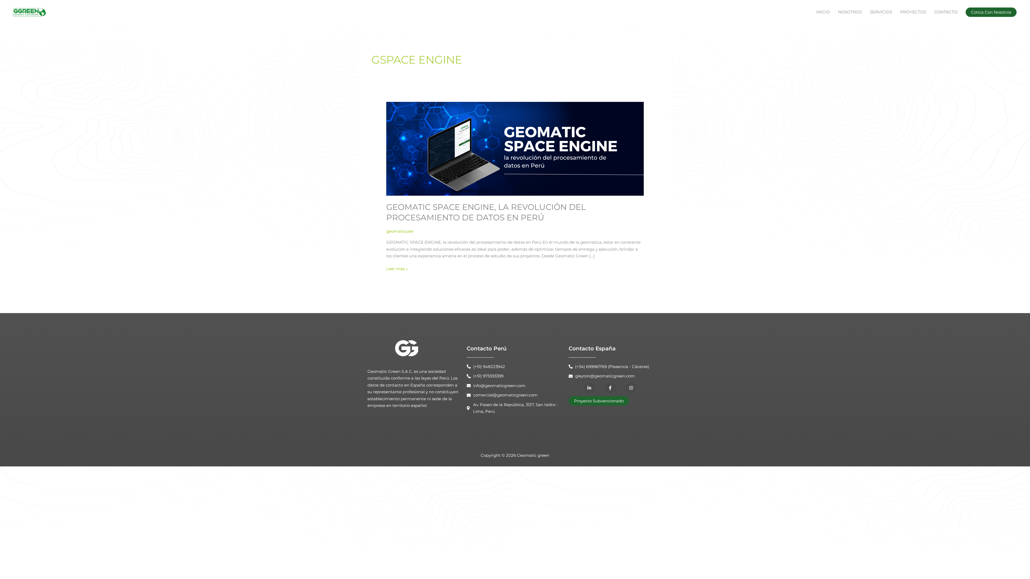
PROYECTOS (913, 11)
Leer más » (397, 268)
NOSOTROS (850, 11)
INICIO (823, 11)
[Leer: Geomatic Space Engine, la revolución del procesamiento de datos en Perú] (515, 148)
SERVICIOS (881, 11)
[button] (991, 12)
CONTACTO (946, 11)
